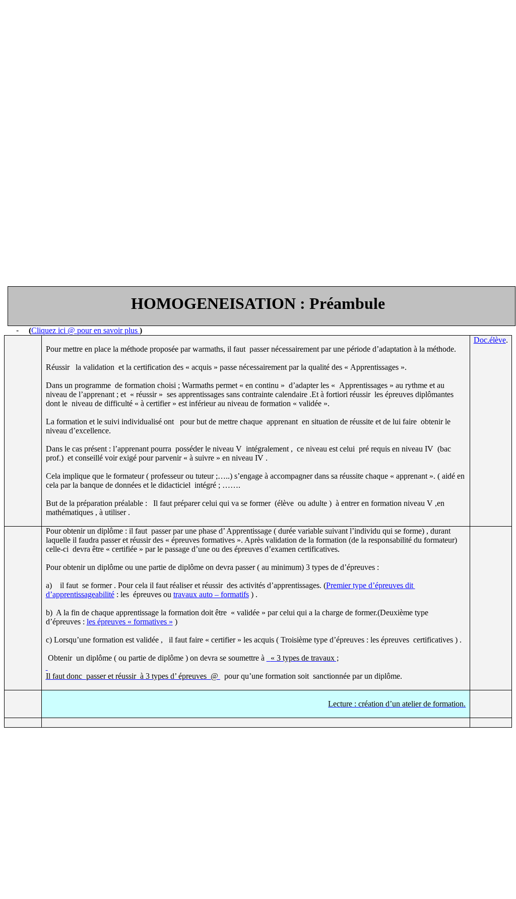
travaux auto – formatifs (211, 594)
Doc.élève (490, 340)
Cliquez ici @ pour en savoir (85, 330)
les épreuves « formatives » (130, 621)
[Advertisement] (258, 74)
